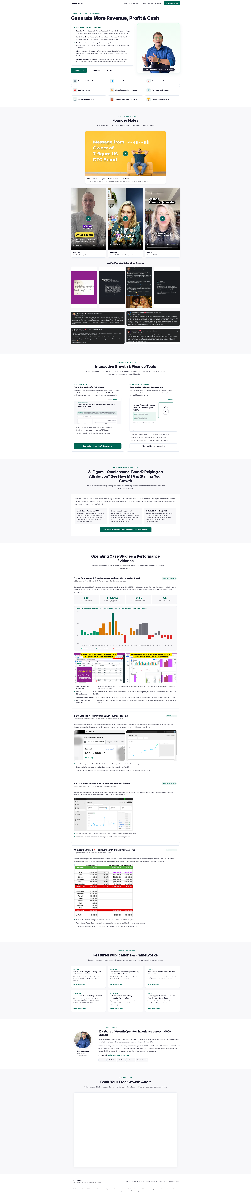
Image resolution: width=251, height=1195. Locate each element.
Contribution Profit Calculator (151, 3)
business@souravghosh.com (118, 1055)
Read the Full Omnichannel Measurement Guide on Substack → (125, 530)
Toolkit (109, 70)
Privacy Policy (163, 1181)
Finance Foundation (131, 3)
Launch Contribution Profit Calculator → (97, 446)
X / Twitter (112, 1060)
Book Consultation (172, 3)
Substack (131, 1060)
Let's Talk (80, 70)
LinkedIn (102, 1060)
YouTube (121, 1060)
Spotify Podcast (142, 1060)
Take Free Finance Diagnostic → (153, 446)
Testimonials (95, 70)
